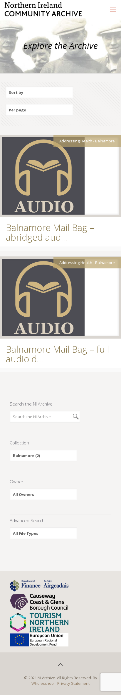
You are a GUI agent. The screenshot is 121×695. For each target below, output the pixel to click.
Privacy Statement (73, 683)
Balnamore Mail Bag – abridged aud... (50, 232)
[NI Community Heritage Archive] (43, 8)
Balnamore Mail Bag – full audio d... (57, 354)
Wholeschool (43, 683)
